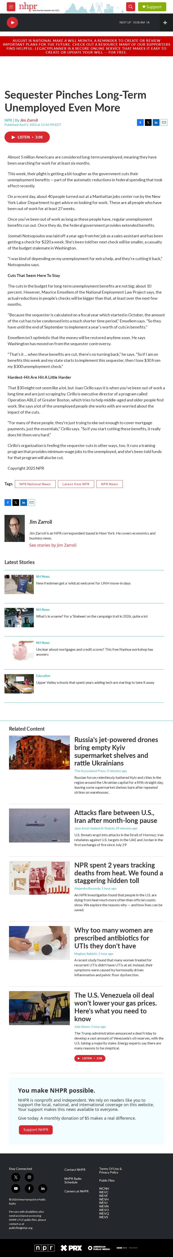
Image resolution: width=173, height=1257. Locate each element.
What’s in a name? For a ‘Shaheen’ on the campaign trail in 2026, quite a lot (92, 616)
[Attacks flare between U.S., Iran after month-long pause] (39, 825)
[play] (12, 22)
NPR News (109, 484)
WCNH (104, 1188)
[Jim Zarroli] (15, 528)
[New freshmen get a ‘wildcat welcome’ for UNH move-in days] (19, 584)
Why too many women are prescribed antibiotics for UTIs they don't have (113, 937)
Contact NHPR (74, 1169)
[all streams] (166, 23)
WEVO (104, 1210)
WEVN (104, 1206)
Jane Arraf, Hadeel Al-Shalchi (94, 828)
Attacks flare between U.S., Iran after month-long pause (115, 816)
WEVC (104, 1192)
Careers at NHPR (76, 1191)
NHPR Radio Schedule (73, 1180)
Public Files (107, 1180)
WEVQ (104, 1213)
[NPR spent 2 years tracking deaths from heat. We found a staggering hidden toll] (39, 878)
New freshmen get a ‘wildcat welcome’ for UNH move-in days (83, 583)
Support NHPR (35, 1129)
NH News (43, 576)
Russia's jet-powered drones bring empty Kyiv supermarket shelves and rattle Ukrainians (116, 751)
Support (154, 7)
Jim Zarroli (29, 120)
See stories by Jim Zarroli (53, 545)
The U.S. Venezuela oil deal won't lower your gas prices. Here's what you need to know (115, 1006)
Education (43, 675)
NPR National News (35, 484)
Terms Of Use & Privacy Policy (110, 1170)
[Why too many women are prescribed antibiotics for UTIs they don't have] (39, 943)
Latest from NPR (76, 484)
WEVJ (103, 1203)
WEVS (103, 1217)
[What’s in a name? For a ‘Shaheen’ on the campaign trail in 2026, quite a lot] (19, 617)
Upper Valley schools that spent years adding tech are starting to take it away (95, 682)
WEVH (104, 1199)
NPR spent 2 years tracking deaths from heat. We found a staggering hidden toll (118, 872)
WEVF (103, 1196)
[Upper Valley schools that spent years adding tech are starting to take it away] (19, 683)
